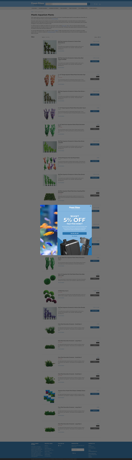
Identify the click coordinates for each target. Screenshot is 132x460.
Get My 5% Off (74, 233)
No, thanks (74, 236)
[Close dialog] (90, 206)
